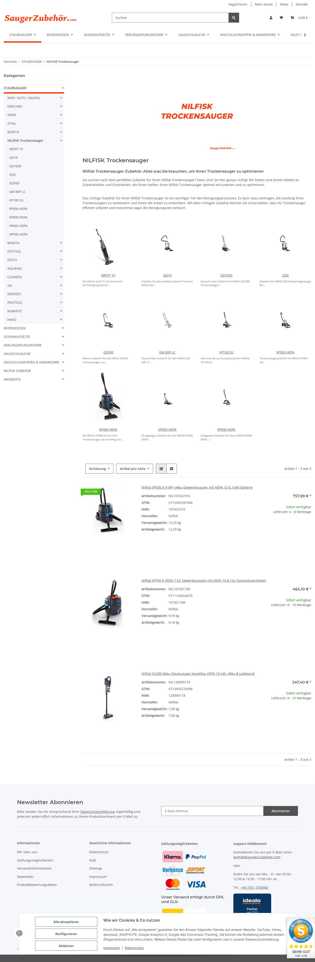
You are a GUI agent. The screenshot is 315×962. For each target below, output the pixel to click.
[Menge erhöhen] (307, 527)
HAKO (11, 319)
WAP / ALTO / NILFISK (23, 98)
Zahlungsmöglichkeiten (35, 860)
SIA (9, 285)
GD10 (167, 275)
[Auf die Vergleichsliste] (114, 493)
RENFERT (14, 294)
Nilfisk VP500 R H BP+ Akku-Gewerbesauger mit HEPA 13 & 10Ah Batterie (197, 487)
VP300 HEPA (285, 352)
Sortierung (97, 468)
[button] (271, 18)
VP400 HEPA (108, 429)
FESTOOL (14, 251)
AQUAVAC (14, 268)
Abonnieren (280, 811)
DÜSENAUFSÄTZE (17, 336)
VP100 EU (226, 352)
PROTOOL (14, 302)
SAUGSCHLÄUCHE (17, 353)
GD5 (285, 275)
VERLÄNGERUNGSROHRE (23, 345)
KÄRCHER (14, 106)
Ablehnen (66, 946)
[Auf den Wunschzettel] (126, 493)
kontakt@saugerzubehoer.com (256, 857)
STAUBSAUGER (15, 88)
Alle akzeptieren (66, 922)
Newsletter (25, 876)
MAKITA (13, 243)
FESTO (12, 260)
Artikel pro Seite (133, 468)
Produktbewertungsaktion (37, 884)
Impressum (111, 948)
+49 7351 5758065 (254, 887)
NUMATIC (14, 311)
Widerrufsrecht (101, 884)
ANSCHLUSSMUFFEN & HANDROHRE (31, 362)
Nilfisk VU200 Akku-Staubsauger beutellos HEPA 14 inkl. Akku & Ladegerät (198, 673)
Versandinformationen (34, 868)
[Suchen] (234, 18)
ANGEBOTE (12, 379)
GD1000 (226, 275)
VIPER (11, 115)
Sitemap (95, 868)
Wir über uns (27, 852)
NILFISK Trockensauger (25, 140)
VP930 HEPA (226, 429)
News (284, 4)
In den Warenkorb (285, 540)
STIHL (11, 123)
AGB (92, 860)
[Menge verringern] (263, 527)
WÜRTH (13, 132)
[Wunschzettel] (281, 18)
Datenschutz (134, 948)
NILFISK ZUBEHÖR (17, 371)
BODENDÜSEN (15, 328)
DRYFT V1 (108, 275)
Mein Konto (264, 4)
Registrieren (238, 4)
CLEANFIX (14, 277)
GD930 (108, 352)
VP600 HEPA (167, 429)
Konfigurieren (66, 934)
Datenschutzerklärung (97, 811)
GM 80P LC (167, 352)
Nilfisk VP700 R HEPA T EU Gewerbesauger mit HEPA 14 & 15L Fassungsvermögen (204, 580)
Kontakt (302, 4)
